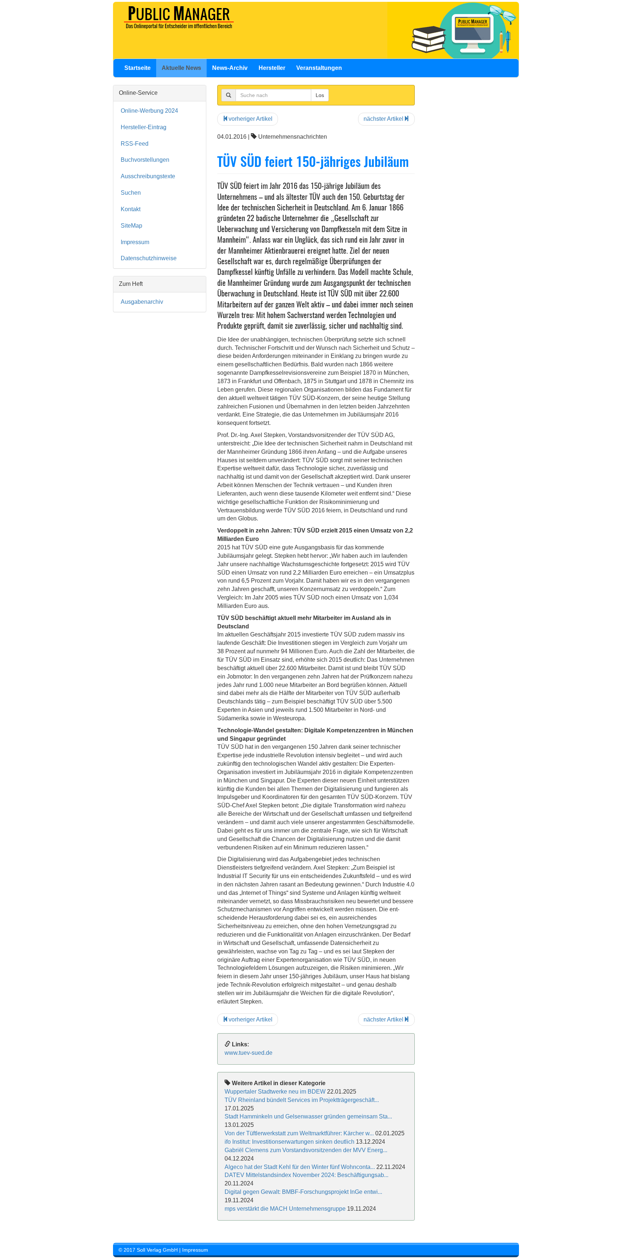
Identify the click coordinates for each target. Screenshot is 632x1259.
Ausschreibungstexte (148, 176)
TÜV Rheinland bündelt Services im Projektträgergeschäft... (302, 1100)
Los (320, 95)
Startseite (137, 68)
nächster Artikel (383, 119)
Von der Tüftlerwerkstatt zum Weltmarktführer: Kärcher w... (299, 1133)
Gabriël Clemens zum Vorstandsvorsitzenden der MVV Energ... (306, 1150)
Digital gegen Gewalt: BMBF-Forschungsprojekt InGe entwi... (303, 1192)
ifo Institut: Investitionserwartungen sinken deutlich (289, 1142)
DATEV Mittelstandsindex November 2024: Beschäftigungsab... (306, 1175)
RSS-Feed (134, 144)
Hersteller (272, 68)
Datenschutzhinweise (149, 258)
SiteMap (131, 226)
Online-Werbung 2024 (149, 111)
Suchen (131, 193)
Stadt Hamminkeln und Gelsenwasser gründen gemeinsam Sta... (308, 1116)
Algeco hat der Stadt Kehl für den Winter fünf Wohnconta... (300, 1167)
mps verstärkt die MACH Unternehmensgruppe (285, 1209)
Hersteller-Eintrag (143, 127)
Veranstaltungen (319, 68)
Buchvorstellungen (145, 160)
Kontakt (130, 209)
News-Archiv (230, 68)
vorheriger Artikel (250, 119)
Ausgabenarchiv (142, 302)
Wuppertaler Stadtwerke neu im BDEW (275, 1091)
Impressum (135, 242)
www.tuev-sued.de (248, 1053)
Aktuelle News (181, 68)
